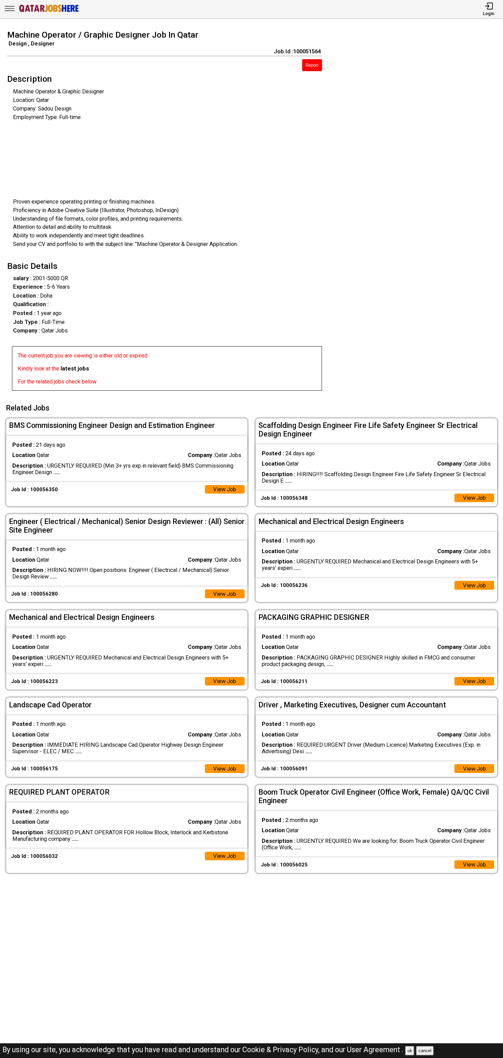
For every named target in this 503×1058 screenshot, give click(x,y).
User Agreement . (375, 1049)
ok (410, 1050)
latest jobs (75, 368)
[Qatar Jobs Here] (49, 12)
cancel (424, 1050)
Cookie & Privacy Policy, (281, 1049)
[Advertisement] (418, 213)
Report (312, 65)
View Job (224, 489)
